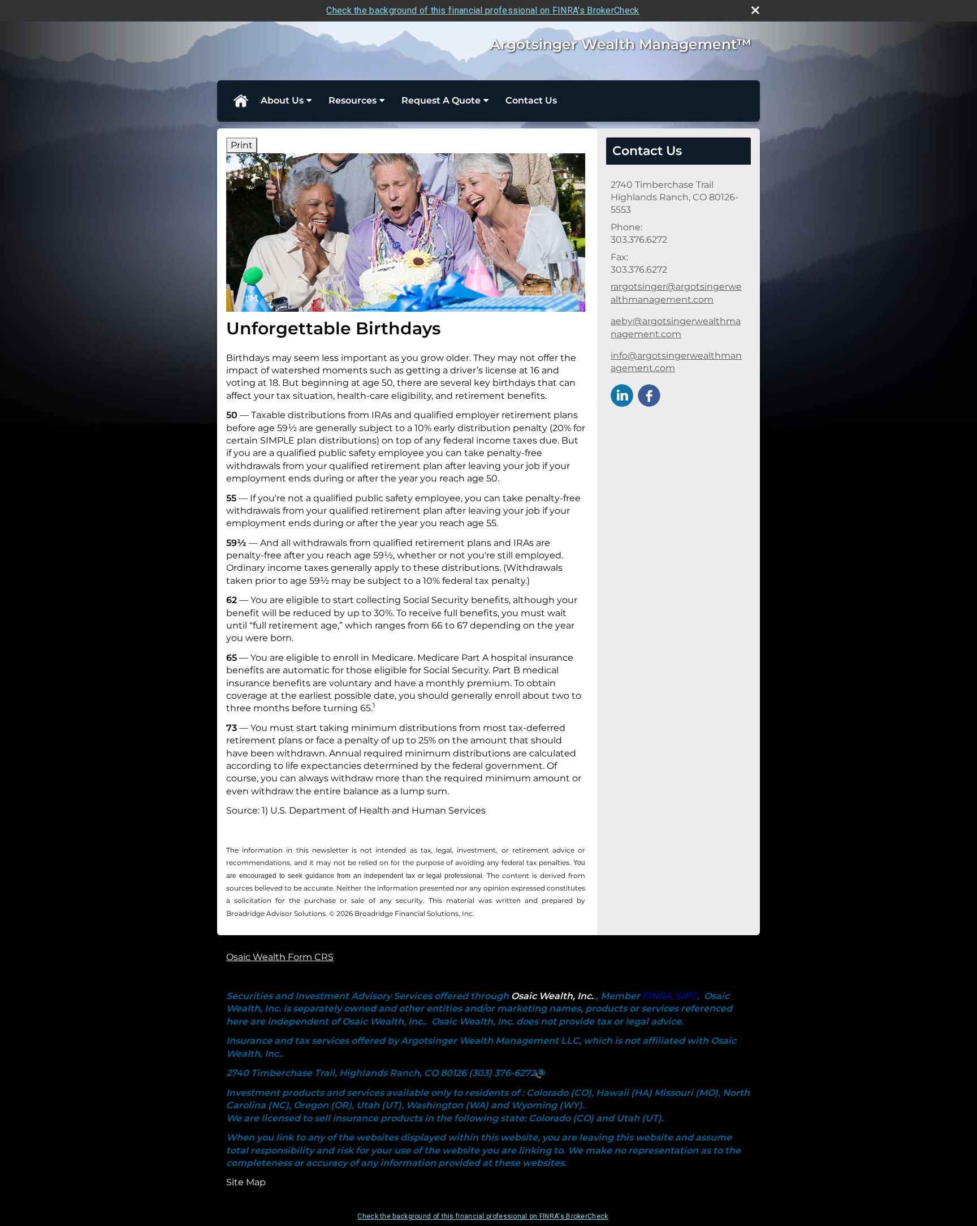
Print (242, 145)
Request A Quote (441, 100)
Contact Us (531, 100)
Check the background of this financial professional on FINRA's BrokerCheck (482, 10)
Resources (352, 100)
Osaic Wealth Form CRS (280, 957)
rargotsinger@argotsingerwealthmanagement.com (676, 292)
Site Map (246, 1182)
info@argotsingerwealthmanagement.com (676, 361)
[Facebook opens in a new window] (649, 394)
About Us (282, 100)
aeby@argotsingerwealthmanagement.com (676, 327)
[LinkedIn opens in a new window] (622, 394)
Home (240, 100)
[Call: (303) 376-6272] (539, 1073)
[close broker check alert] (755, 10)
